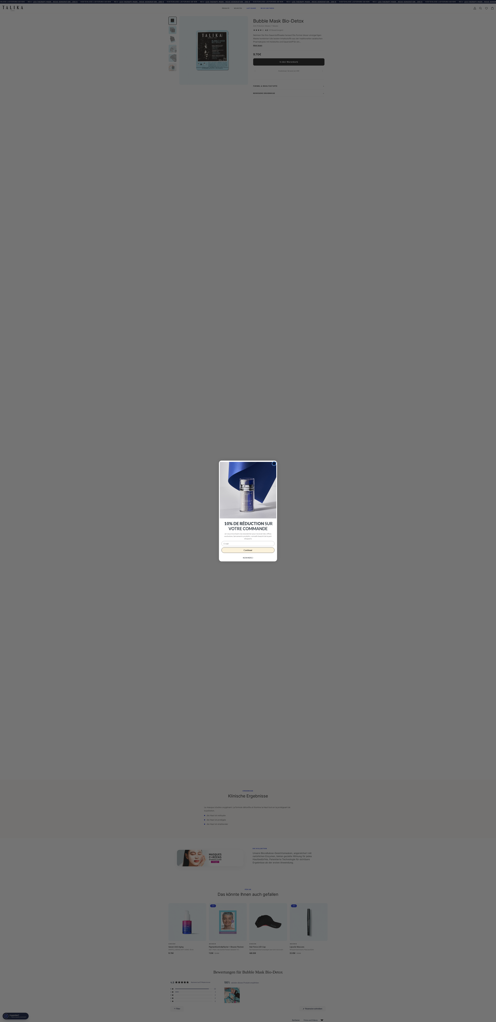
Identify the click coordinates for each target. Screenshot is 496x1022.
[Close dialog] (274, 464)
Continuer (248, 550)
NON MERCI (248, 558)
